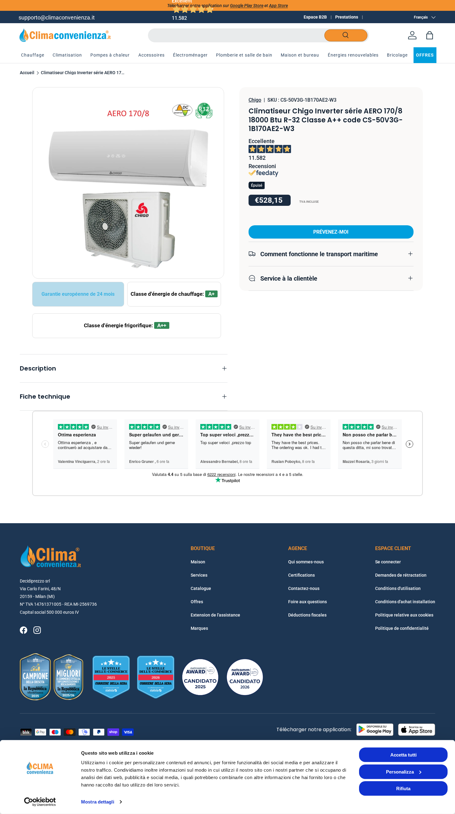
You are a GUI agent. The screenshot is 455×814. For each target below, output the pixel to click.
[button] (429, 35)
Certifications (301, 575)
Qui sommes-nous (306, 561)
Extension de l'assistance (215, 615)
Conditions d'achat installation (405, 601)
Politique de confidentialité (402, 628)
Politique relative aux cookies (404, 615)
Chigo (255, 100)
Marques (199, 628)
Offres (197, 601)
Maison (198, 561)
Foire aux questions (307, 601)
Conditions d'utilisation (398, 588)
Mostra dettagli (97, 801)
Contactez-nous (303, 588)
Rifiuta (403, 788)
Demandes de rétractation (401, 575)
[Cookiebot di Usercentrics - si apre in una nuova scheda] (40, 802)
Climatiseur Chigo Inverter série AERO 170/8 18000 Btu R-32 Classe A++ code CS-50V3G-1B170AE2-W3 (82, 73)
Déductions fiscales (307, 615)
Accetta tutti (403, 754)
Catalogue (201, 588)
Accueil (27, 73)
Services (199, 575)
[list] (128, 183)
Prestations (346, 17)
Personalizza (400, 771)
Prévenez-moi (331, 232)
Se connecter (388, 561)
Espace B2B (315, 17)
